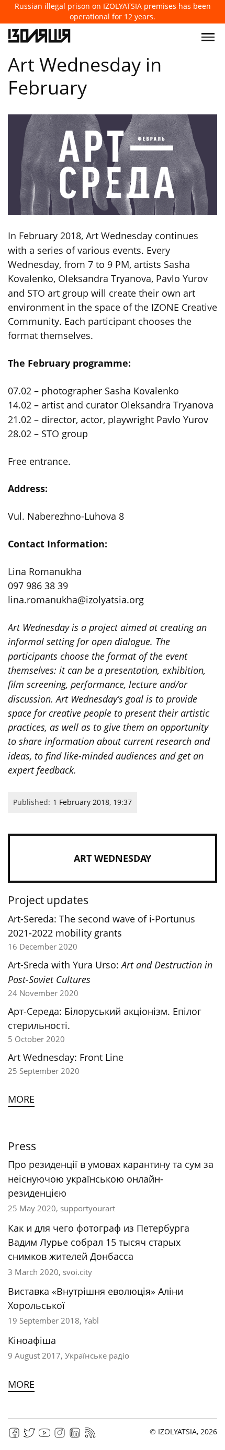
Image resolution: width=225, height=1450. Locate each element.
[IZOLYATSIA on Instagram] (59, 1436)
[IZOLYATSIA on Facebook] (14, 1436)
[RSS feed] (90, 1436)
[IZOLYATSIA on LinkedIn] (75, 1436)
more (21, 1099)
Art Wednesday (112, 858)
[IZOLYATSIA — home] (39, 37)
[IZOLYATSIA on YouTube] (44, 1436)
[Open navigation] (208, 37)
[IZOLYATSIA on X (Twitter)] (29, 1436)
